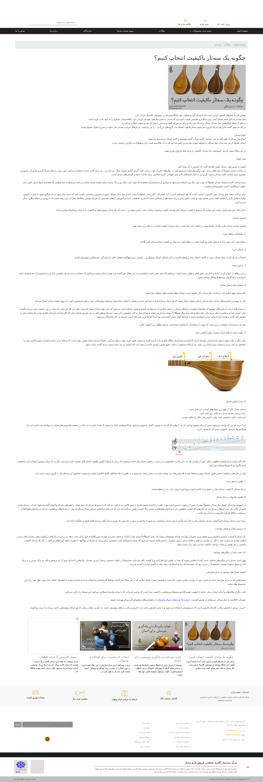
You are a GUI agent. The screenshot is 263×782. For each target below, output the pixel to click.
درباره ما (54, 31)
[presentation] (232, 649)
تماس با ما (20, 31)
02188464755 (232, 730)
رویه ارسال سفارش (181, 737)
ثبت (18, 724)
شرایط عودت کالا (182, 746)
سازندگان (87, 31)
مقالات (162, 31)
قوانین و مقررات (144, 732)
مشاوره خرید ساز (182, 723)
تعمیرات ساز (145, 746)
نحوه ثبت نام (184, 728)
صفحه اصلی (242, 31)
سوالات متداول (144, 737)
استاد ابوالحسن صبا (227, 123)
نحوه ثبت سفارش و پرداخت (178, 732)
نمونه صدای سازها (125, 31)
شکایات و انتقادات (182, 742)
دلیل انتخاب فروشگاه (142, 742)
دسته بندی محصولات (201, 31)
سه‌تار (243, 115)
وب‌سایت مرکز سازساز (169, 599)
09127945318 (233, 735)
